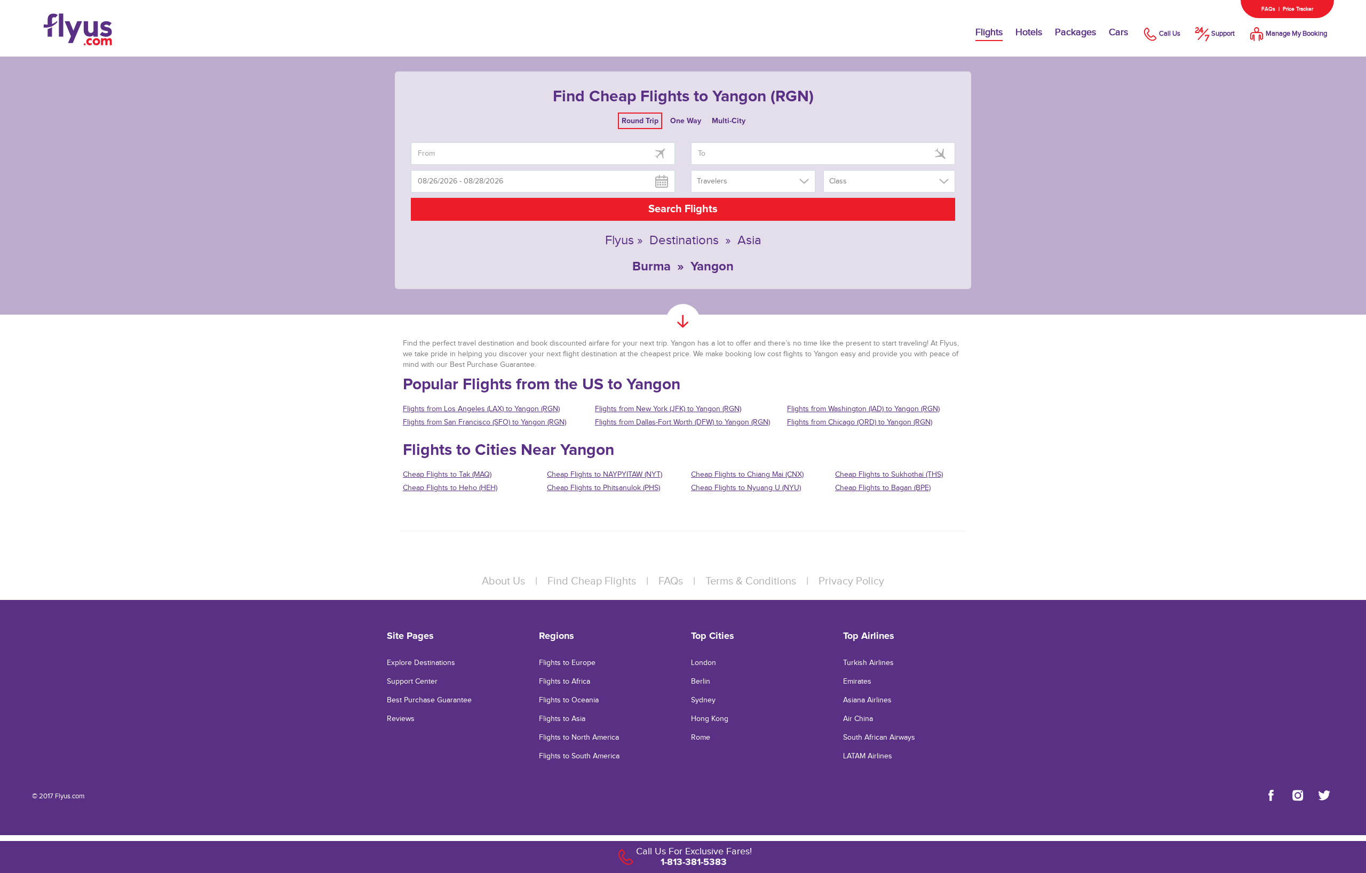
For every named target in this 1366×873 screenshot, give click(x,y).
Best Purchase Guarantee (429, 700)
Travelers (712, 181)
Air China (858, 719)
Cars (1118, 32)
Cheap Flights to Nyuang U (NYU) (746, 488)
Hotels (1028, 32)
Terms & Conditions (750, 581)
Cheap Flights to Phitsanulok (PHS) (603, 488)
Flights (989, 32)
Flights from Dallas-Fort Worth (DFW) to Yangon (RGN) (682, 422)
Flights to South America (579, 756)
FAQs (1268, 9)
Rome (700, 737)
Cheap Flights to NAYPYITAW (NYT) (604, 474)
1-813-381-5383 (694, 862)
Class (838, 181)
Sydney (703, 700)
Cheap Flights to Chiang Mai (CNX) (747, 474)
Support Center (412, 681)
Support (1223, 33)
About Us (503, 581)
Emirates (857, 681)
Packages (1075, 32)
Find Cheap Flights (591, 581)
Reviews (401, 719)
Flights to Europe (567, 663)
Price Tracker (1298, 9)
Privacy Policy (851, 581)
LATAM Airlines (867, 756)
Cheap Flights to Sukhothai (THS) (889, 474)
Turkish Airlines (868, 663)
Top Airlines (868, 636)
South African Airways (879, 737)
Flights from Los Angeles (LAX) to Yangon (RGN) (481, 409)
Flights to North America (579, 737)
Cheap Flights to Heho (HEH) (450, 488)
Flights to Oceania (569, 700)
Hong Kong (709, 719)
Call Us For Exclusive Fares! (694, 851)
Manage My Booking (1296, 33)
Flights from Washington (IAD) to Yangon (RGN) (863, 409)
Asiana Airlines (867, 700)
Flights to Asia (562, 719)
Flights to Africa (564, 681)
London (703, 663)
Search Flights (683, 209)
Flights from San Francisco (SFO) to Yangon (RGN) (484, 422)
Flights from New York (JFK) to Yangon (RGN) (668, 409)
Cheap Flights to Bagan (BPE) (883, 488)
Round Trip (640, 120)
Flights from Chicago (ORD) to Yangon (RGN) (859, 422)
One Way (685, 120)
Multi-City (728, 120)
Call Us (1169, 33)
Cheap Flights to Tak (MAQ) (447, 474)
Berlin (700, 681)
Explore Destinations (421, 663)
